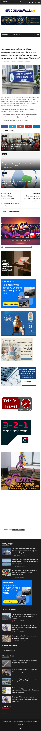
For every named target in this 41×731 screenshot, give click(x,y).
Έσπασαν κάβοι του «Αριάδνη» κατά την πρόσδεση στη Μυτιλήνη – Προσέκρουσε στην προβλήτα (25, 562)
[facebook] (29, 2)
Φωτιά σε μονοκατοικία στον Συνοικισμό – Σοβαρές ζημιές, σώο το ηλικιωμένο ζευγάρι (25, 616)
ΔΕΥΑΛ (29, 61)
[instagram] (39, 2)
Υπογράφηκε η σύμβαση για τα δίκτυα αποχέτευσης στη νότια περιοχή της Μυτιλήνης (19, 145)
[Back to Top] (20, 728)
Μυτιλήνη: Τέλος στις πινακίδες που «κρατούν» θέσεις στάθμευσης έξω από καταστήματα (24, 627)
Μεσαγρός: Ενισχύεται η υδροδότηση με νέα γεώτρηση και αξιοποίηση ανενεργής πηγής (19, 164)
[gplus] (35, 2)
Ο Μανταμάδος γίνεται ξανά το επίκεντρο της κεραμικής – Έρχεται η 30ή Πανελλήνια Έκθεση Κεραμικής (25, 690)
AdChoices (4, 713)
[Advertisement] (20, 511)
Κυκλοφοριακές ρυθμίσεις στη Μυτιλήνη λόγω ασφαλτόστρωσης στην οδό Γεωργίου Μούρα (24, 572)
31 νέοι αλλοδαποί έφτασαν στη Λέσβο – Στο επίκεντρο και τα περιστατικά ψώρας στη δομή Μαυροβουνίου (25, 551)
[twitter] (32, 2)
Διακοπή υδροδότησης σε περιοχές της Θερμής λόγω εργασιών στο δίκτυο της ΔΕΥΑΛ (19, 182)
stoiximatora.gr (18, 530)
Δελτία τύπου (22, 61)
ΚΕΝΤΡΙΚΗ (5, 35)
